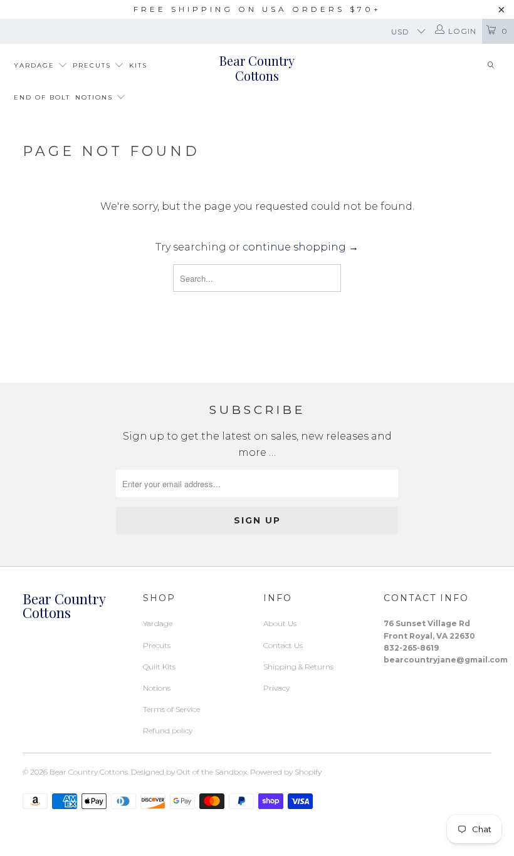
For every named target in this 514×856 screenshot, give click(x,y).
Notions (95, 97)
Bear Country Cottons (257, 68)
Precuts (93, 65)
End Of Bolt (42, 97)
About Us (279, 623)
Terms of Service (171, 709)
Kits (138, 65)
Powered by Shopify (286, 771)
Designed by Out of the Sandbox (189, 771)
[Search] (490, 66)
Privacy (276, 688)
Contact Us (283, 645)
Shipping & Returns (298, 666)
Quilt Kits (159, 666)
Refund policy (167, 730)
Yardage (36, 65)
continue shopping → (301, 247)
